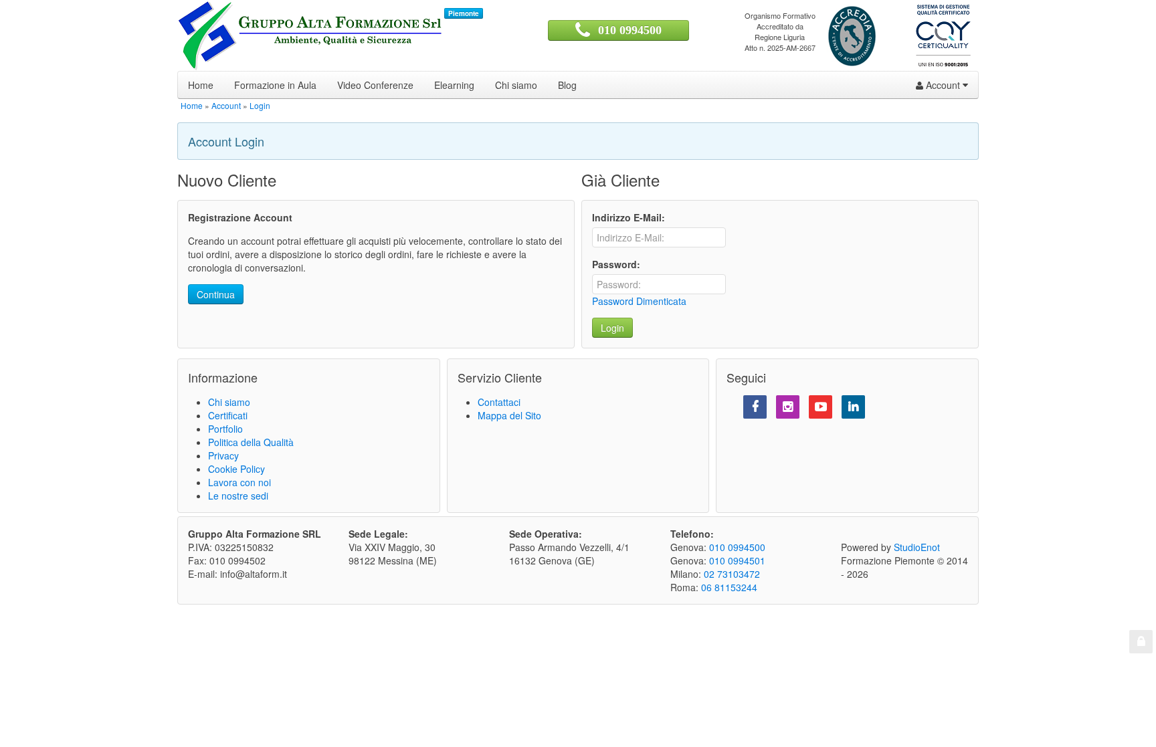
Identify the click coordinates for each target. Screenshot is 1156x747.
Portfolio (225, 428)
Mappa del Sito (509, 415)
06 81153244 (729, 587)
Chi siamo (516, 85)
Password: (616, 264)
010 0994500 (630, 30)
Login (260, 105)
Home (200, 85)
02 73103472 (732, 573)
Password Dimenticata (639, 301)
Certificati (228, 415)
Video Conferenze (375, 85)
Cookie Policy (236, 468)
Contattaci (499, 402)
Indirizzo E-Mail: (628, 217)
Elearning (454, 85)
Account (943, 85)
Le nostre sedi (238, 495)
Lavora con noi (239, 482)
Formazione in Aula (275, 85)
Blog (567, 85)
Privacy (223, 455)
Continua (216, 294)
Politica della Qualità (251, 442)
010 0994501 (737, 560)
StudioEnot (917, 547)
